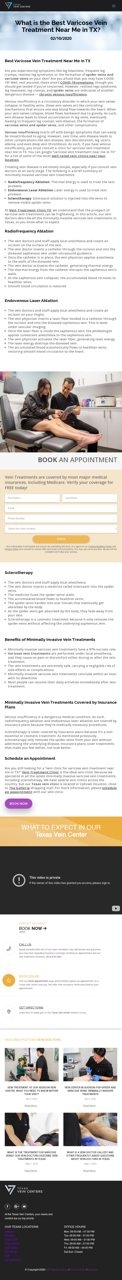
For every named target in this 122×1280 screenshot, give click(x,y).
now (37, 928)
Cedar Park (11, 1240)
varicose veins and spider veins (30, 125)
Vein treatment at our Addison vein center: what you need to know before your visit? (31, 1091)
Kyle (7, 1256)
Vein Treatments (79, 639)
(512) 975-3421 (54, 956)
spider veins (64, 90)
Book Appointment (38, 980)
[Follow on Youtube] (24, 1206)
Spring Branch (13, 1260)
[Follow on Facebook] (7, 1206)
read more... (32, 1105)
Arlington (10, 1236)
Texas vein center (60, 1012)
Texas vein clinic (45, 784)
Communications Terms (100, 547)
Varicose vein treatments (29, 653)
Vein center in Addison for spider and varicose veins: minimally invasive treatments (90, 1091)
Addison (9, 1232)
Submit (61, 539)
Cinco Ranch (12, 1244)
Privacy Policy (12, 549)
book (25, 928)
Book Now (19, 803)
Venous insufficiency (22, 132)
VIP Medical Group (57, 1270)
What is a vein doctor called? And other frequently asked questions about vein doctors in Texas (90, 1156)
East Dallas (11, 1248)
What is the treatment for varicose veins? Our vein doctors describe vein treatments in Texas (32, 1156)
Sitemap (92, 1270)
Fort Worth (11, 1252)
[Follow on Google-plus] (16, 1206)
